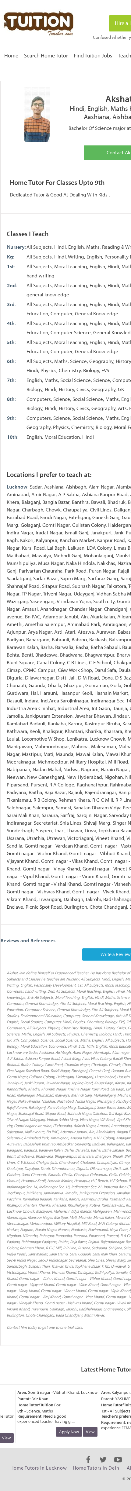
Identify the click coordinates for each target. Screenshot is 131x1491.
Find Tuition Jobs (93, 55)
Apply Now (65, 1431)
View (86, 1431)
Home (11, 55)
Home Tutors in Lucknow (38, 1468)
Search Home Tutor (46, 55)
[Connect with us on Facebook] (88, 1465)
